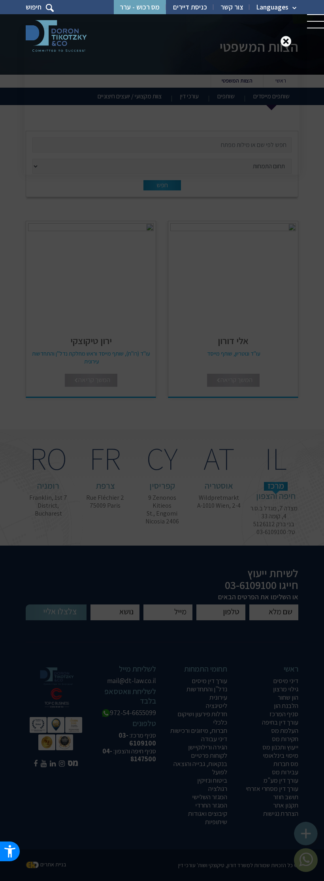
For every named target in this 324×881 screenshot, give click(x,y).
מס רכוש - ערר (140, 7)
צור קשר (231, 7)
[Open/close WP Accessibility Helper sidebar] (10, 851)
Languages (272, 7)
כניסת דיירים (190, 7)
